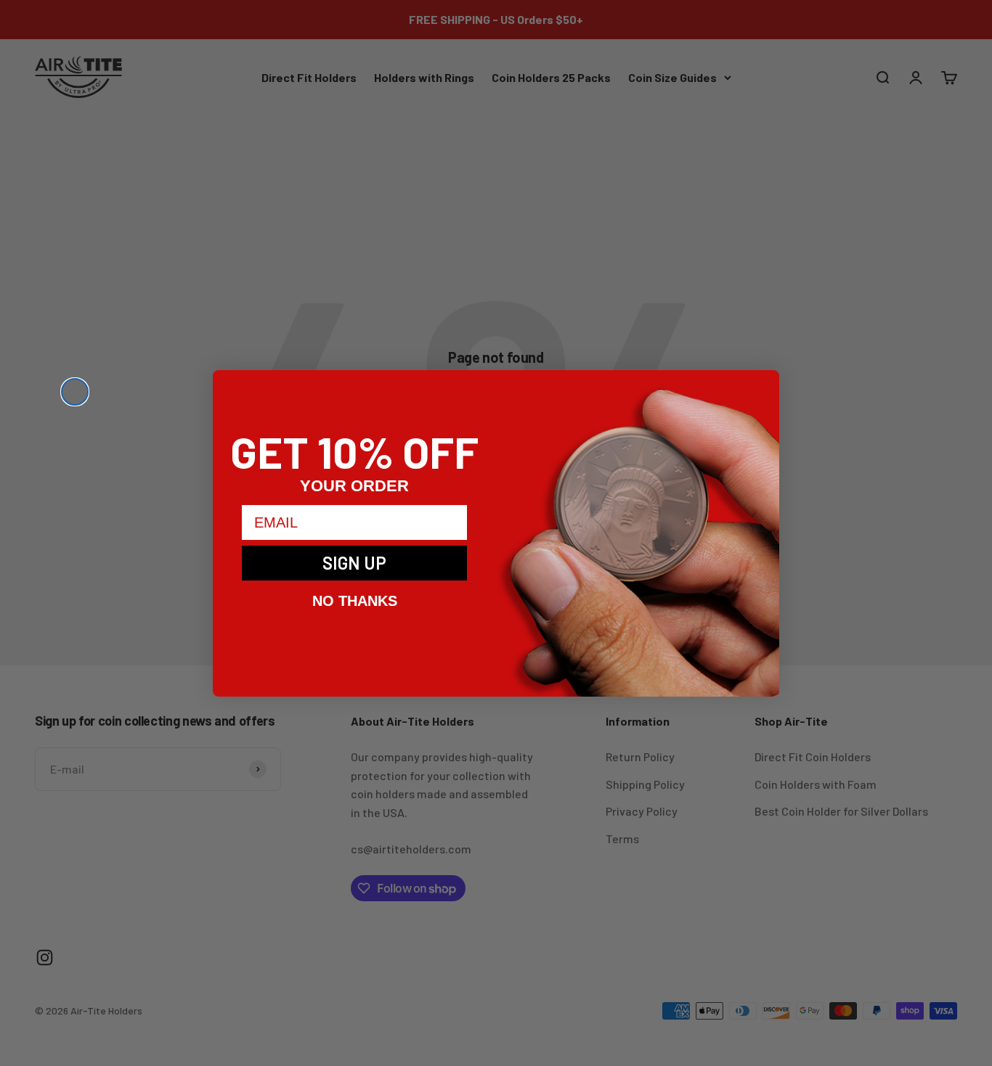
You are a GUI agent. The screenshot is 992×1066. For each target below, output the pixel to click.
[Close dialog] (75, 392)
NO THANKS (354, 601)
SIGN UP (354, 562)
